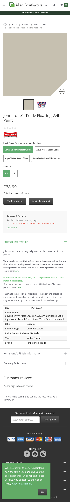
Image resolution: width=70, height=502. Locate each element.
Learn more (12, 227)
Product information (15, 242)
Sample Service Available (36, 12)
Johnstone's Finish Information (22, 353)
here (19, 287)
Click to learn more (22, 483)
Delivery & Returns (14, 363)
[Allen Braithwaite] (25, 5)
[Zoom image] (62, 92)
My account (54, 5)
